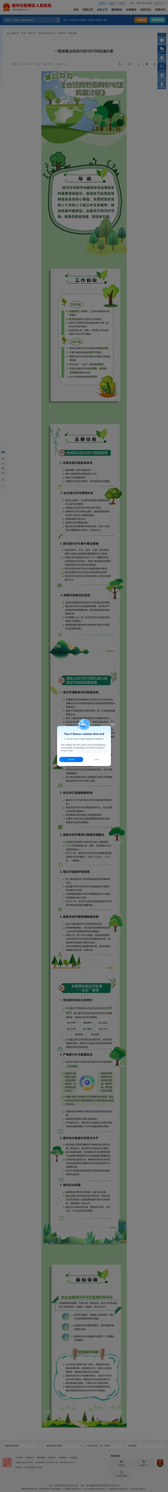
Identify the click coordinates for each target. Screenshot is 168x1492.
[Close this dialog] (113, 723)
